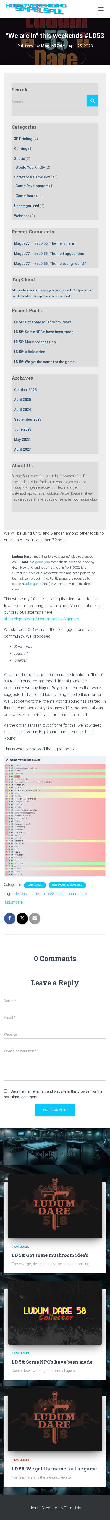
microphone (40, 296)
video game (33, 584)
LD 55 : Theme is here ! (57, 243)
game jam (42, 562)
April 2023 (22, 449)
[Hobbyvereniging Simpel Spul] (39, 9)
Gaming (20, 149)
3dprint (16, 290)
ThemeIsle (72, 1508)
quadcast (64, 296)
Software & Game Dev (32, 177)
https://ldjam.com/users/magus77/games (41, 618)
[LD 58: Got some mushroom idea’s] (55, 1206)
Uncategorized (26, 206)
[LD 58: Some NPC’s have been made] (55, 1313)
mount (53, 296)
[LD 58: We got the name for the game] (55, 1419)
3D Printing (23, 139)
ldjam (80, 290)
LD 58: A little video (29, 352)
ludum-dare (77, 894)
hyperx (65, 290)
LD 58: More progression (35, 342)
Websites (21, 216)
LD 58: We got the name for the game (44, 362)
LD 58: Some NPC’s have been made (43, 332)
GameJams (25, 196)
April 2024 (22, 410)
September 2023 (27, 419)
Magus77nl (23, 243)
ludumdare (25, 296)
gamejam (54, 290)
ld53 (73, 290)
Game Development (32, 186)
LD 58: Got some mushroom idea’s (43, 322)
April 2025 (22, 399)
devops (43, 290)
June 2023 (22, 429)
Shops (19, 159)
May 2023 (22, 439)
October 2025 (25, 390)
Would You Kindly (30, 167)
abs (23, 290)
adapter (32, 290)
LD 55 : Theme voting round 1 (63, 264)
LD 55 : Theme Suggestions (61, 253)
